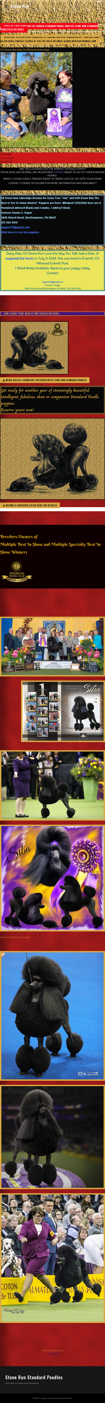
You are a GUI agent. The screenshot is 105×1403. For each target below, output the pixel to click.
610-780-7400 (52, 1354)
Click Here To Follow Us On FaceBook (22, 1383)
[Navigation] (6, 6)
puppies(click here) (19, 258)
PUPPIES (58, 172)
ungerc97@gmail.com (15, 227)
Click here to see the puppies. (20, 232)
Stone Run (20, 6)
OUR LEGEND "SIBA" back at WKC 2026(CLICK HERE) (31, 313)
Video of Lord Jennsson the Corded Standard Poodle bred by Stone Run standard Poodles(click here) (49, 27)
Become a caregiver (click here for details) (31, 505)
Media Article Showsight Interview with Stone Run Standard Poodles (46, 380)
